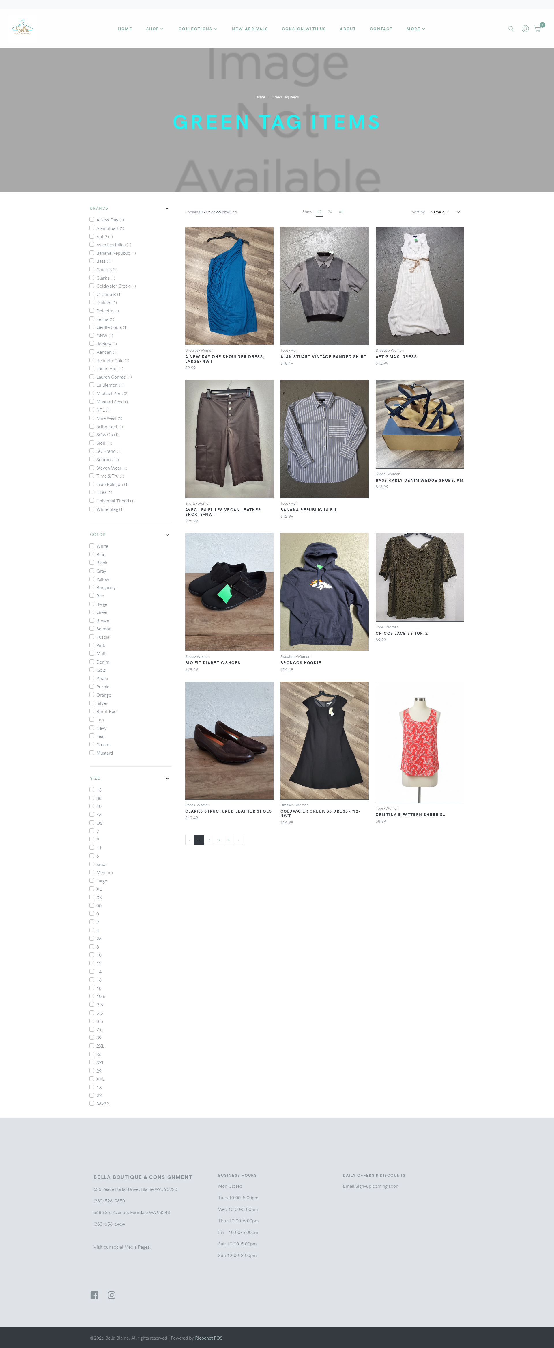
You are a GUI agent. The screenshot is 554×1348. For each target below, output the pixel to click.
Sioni (104, 443)
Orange (103, 694)
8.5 (99, 1021)
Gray (101, 570)
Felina (105, 319)
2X (99, 1095)
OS (99, 823)
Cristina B (109, 294)
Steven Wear (111, 467)
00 (99, 905)
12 (99, 963)
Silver (102, 703)
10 (99, 955)
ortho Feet (109, 426)
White (102, 546)
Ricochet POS (208, 1337)
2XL (100, 1045)
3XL (100, 1062)
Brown (102, 620)
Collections (195, 28)
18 (99, 988)
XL (99, 888)
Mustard (104, 752)
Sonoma (107, 459)
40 (99, 806)
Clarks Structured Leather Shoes (228, 811)
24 (330, 211)
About (348, 28)
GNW (104, 335)
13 (99, 789)
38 (99, 798)
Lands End (109, 368)
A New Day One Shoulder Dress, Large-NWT (225, 358)
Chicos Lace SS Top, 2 (402, 633)
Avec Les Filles (113, 244)
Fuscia (102, 637)
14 (99, 971)
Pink (100, 645)
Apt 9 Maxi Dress (396, 356)
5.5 (99, 1013)
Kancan (106, 352)
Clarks (105, 277)
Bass (103, 261)
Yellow (102, 579)
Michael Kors (112, 393)
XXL (100, 1078)
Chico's (106, 269)
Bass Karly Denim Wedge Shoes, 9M (419, 480)
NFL (103, 409)
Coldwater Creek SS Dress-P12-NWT (320, 813)
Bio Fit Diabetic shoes (213, 662)
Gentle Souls (112, 327)
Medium (104, 872)
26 (99, 938)
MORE (414, 28)
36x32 (102, 1103)
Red (100, 595)
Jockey (106, 343)
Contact (381, 28)
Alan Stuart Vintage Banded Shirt (323, 356)
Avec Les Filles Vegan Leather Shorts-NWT (223, 512)
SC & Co (107, 434)
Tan (100, 719)
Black (102, 562)
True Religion (112, 484)
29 (99, 1070)
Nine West (109, 418)
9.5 (99, 1004)
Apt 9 (104, 236)
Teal (100, 736)
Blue (100, 554)
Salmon (104, 628)
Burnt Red (106, 711)
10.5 (101, 996)
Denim (103, 661)
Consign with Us (304, 28)
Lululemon (109, 384)
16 (99, 979)
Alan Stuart (110, 228)
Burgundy (106, 587)
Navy (101, 728)
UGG (104, 492)
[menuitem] (130, 208)
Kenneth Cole (112, 360)
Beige (101, 604)
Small (102, 864)
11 (99, 847)
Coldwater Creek (116, 285)
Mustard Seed (113, 401)
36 (99, 1054)
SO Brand (108, 451)
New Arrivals (250, 28)
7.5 (99, 1029)
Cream (103, 744)
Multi (101, 653)
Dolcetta (107, 310)
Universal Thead (115, 500)
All (341, 211)
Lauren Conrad (114, 376)
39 (99, 1037)
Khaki (102, 678)
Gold (101, 669)
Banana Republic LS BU (308, 509)
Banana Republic (116, 253)
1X (99, 1087)
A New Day (110, 219)
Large (101, 880)
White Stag (110, 509)
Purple (102, 686)
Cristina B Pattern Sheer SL (410, 814)
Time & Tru (110, 475)
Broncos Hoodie (300, 662)
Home (125, 28)
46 (99, 814)
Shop (152, 28)
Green (102, 612)
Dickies (106, 302)
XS (99, 897)
